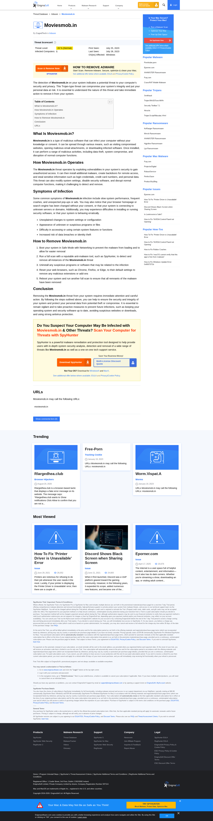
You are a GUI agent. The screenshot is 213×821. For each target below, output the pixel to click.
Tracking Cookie (93, 455)
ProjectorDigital (150, 166)
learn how (36, 642)
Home (59, 6)
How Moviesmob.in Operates (49, 110)
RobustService (150, 171)
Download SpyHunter (71, 362)
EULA (109, 74)
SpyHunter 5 (99, 737)
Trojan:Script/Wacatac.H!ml (155, 115)
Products (71, 6)
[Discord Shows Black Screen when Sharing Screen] (106, 537)
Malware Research (89, 6)
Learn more (82, 817)
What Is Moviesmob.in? (46, 106)
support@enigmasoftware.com (111, 683)
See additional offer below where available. (90, 74)
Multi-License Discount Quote (144, 5)
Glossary (66, 748)
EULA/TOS (115, 639)
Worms (139, 479)
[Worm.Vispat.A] (157, 457)
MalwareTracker (69, 741)
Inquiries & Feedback (132, 745)
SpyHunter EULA (161, 737)
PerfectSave (149, 176)
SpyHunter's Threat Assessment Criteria (76, 774)
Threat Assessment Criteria (148, 716)
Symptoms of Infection (45, 114)
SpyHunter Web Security (42, 741)
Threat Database (40, 14)
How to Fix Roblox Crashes (155, 249)
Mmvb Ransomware (152, 133)
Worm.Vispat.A (148, 474)
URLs (37, 125)
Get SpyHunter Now (157, 40)
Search (164, 5)
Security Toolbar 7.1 (152, 105)
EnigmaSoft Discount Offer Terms (164, 758)
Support (106, 6)
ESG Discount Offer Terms (164, 763)
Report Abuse (129, 748)
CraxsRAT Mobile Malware (155, 82)
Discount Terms (145, 639)
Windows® (94, 371)
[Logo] (41, 5)
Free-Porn (93, 449)
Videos (66, 745)
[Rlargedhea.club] (56, 457)
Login (175, 5)
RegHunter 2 (38, 745)
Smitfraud (148, 95)
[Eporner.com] (157, 537)
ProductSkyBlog (150, 181)
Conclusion (40, 122)
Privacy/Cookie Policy (125, 74)
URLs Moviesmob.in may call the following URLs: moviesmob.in (105, 465)
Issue (37, 568)
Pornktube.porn (150, 62)
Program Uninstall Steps (49, 774)
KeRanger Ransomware (154, 128)
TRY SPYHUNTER (151, 805)
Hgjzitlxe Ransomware (153, 143)
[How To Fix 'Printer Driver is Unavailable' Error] (56, 537)
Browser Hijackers (44, 479)
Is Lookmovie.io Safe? (153, 214)
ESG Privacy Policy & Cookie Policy (165, 752)
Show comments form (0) (46, 419)
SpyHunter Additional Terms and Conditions (110, 774)
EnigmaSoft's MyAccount (156, 683)
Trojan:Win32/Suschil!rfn (154, 100)
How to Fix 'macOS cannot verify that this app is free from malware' (161, 255)
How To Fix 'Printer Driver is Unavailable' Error (160, 200)
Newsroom (128, 737)
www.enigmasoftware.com (53, 670)
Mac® (106, 371)
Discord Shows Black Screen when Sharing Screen (158, 208)
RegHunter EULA (161, 741)
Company (119, 6)
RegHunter (98, 748)
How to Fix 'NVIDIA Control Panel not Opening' (159, 220)
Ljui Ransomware (151, 148)
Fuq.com (147, 77)
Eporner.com (149, 67)
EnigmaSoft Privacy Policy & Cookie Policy (165, 746)
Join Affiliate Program (132, 741)
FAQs (56, 625)
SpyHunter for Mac (101, 741)
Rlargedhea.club (48, 474)
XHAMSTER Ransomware (155, 72)
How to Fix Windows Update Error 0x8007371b (157, 263)
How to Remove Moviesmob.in (50, 118)
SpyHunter (37, 737)
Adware (54, 14)
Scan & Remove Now (48, 68)
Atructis (147, 110)
